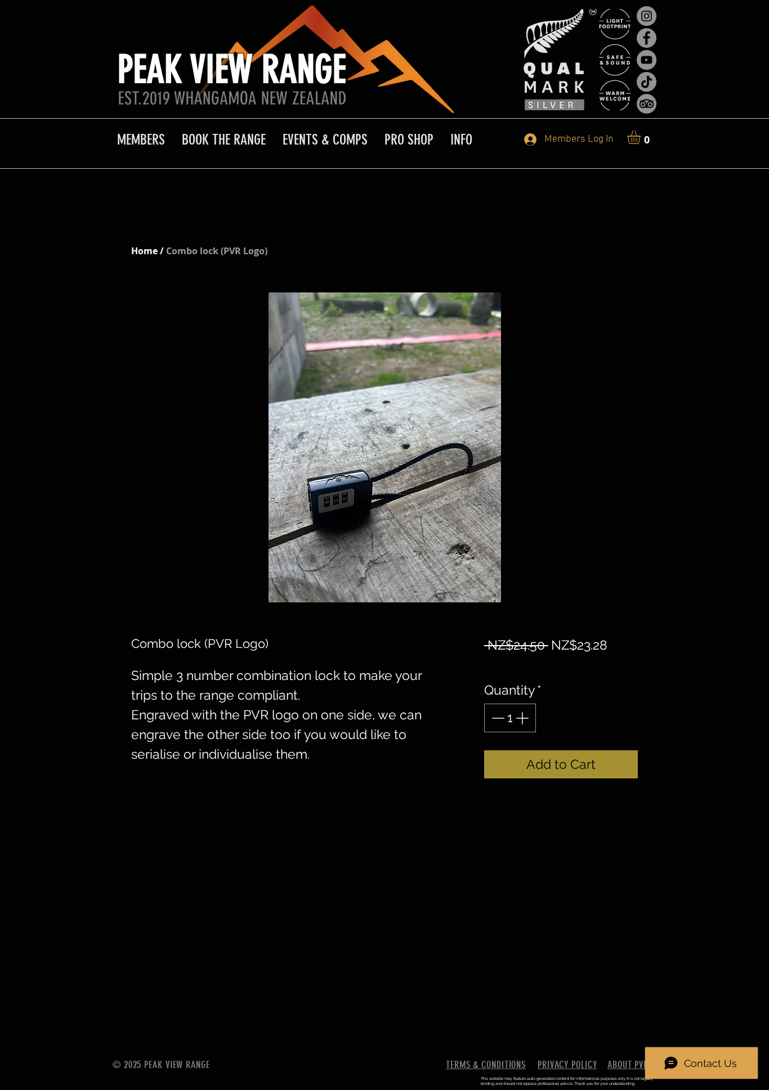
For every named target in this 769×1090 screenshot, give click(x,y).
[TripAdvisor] (646, 104)
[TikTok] (646, 82)
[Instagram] (646, 16)
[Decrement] (497, 718)
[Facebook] (646, 38)
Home (144, 251)
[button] (641, 137)
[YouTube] (646, 60)
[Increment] (523, 718)
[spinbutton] (509, 718)
